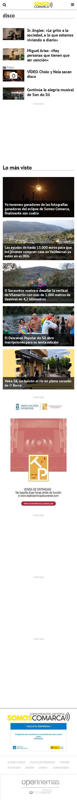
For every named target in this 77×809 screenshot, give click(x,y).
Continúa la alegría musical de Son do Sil (50, 92)
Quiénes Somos (16, 762)
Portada (64, 762)
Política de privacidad (42, 762)
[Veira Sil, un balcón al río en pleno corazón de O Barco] (38, 369)
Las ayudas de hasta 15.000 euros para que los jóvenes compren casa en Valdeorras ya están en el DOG (38, 251)
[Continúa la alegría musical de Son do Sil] (13, 93)
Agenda (29, 767)
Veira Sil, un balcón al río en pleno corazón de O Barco (38, 383)
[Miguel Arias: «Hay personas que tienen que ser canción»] (13, 54)
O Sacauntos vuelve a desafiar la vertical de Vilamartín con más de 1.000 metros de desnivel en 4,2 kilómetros (37, 295)
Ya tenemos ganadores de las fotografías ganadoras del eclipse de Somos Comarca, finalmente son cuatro (37, 209)
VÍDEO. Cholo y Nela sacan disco (49, 74)
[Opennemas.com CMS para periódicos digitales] (40, 787)
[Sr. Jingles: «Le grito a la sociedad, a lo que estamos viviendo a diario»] (13, 34)
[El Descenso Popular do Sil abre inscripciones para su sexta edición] (38, 326)
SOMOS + (43, 767)
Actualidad (14, 767)
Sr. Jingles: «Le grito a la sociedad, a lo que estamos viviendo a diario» (50, 35)
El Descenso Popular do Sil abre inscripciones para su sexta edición (31, 340)
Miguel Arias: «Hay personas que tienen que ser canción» (48, 55)
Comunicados (61, 767)
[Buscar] (4, 4)
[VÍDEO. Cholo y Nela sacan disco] (13, 75)
